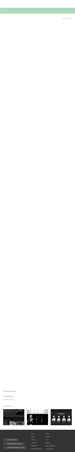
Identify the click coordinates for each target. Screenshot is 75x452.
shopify (12, 399)
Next (69, 18)
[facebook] (61, 434)
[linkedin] (66, 434)
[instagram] (64, 434)
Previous (65, 18)
